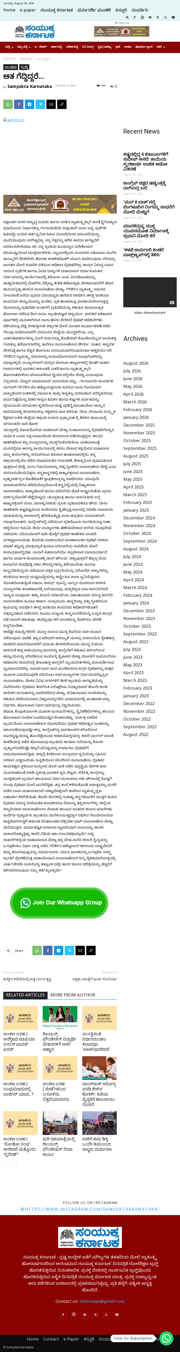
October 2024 (137, 534)
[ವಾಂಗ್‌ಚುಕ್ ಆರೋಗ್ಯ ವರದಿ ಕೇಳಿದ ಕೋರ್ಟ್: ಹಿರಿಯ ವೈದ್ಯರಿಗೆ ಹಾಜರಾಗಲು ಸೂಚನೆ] (99, 1068)
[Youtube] (173, 17)
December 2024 (139, 519)
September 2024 (140, 542)
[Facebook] (134, 17)
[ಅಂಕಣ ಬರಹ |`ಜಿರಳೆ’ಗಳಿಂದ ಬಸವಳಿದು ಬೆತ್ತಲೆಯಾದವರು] (60, 1068)
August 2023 (135, 643)
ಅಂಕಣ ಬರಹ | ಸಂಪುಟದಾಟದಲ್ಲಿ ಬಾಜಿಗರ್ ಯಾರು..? (18, 1089)
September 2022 (140, 728)
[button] (127, 17)
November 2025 (139, 434)
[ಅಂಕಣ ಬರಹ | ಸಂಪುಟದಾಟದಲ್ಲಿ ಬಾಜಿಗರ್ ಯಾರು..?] (20, 1068)
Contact (51, 1339)
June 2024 (132, 565)
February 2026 (137, 410)
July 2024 (132, 557)
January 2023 (136, 697)
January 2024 (136, 604)
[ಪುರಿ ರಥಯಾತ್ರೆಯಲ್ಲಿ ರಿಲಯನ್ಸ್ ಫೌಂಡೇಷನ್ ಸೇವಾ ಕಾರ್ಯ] (60, 1123)
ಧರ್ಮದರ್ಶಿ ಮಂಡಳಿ (94, 11)
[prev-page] (6, 1164)
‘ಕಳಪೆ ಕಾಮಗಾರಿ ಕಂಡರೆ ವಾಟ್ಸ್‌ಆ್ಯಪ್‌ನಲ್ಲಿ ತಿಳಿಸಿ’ (143, 253)
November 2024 (139, 527)
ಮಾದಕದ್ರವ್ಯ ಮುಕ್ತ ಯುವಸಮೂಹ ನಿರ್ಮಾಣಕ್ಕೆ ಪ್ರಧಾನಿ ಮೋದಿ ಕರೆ (146, 231)
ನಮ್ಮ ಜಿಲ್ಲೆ (22, 47)
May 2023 (132, 666)
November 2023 (139, 619)
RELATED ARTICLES (25, 996)
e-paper (28, 11)
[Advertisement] (150, 87)
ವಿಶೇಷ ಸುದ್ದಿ (72, 47)
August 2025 (135, 457)
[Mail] (150, 17)
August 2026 (135, 364)
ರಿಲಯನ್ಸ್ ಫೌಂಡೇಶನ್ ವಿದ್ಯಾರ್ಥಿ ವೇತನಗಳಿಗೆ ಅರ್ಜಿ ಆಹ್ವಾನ (59, 1041)
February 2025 (137, 503)
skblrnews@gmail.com (102, 1302)
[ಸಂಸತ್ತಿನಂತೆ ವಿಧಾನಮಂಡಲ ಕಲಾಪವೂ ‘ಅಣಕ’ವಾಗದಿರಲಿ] (99, 1018)
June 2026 (132, 380)
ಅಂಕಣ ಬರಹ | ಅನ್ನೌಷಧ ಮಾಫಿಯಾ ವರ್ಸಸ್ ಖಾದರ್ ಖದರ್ (19, 1041)
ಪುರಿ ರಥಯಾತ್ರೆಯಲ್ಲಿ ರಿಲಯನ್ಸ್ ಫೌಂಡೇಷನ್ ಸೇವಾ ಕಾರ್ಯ (59, 1146)
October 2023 (137, 627)
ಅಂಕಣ (127, 47)
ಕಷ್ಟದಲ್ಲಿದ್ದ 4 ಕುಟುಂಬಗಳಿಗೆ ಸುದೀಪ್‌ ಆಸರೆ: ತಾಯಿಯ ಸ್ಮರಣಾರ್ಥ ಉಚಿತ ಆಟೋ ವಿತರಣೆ (145, 162)
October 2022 (137, 720)
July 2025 (132, 465)
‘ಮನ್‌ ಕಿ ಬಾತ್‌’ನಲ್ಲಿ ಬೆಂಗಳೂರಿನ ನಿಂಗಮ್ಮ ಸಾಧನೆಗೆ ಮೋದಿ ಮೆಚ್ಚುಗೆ (149, 207)
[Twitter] (157, 17)
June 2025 (132, 472)
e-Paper (71, 1339)
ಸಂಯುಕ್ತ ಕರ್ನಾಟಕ (56, 11)
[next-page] (14, 1164)
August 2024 (135, 550)
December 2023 (139, 612)
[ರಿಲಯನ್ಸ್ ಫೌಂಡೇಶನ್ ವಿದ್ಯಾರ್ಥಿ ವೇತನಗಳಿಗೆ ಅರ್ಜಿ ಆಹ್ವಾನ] (60, 1018)
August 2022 (135, 735)
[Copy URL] (62, 104)
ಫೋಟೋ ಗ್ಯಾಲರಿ (144, 47)
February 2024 (137, 596)
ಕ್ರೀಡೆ (118, 47)
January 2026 (136, 418)
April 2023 (133, 673)
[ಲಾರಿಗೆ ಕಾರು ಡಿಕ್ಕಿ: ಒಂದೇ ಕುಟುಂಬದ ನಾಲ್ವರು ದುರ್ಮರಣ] (99, 1123)
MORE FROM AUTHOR (72, 996)
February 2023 (137, 689)
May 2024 (132, 573)
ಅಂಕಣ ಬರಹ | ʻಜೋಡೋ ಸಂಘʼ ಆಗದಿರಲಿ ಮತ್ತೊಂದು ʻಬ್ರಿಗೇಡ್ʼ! (19, 1146)
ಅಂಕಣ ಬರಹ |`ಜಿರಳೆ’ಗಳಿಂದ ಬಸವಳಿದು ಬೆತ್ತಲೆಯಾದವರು (56, 1091)
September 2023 (140, 635)
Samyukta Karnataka (30, 86)
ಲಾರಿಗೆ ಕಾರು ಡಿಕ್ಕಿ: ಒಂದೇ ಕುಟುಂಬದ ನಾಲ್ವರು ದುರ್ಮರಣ (97, 1144)
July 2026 (132, 372)
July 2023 (132, 650)
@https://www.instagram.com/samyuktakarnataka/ (90, 1209)
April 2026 (133, 395)
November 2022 (139, 712)
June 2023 (132, 658)
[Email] (51, 104)
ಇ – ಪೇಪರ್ (41, 47)
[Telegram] (29, 104)
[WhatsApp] (165, 17)
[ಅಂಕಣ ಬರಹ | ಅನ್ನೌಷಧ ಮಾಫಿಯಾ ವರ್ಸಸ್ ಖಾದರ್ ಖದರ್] (20, 1018)
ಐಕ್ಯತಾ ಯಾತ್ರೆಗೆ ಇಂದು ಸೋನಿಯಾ (94, 979)
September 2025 (140, 449)
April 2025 (133, 488)
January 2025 (136, 511)
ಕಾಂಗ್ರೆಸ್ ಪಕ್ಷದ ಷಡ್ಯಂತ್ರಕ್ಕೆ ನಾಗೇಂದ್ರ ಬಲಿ (144, 186)
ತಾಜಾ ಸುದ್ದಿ (56, 47)
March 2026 (135, 403)
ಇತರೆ (159, 47)
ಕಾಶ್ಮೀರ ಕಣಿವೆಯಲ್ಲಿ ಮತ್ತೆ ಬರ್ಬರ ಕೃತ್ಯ (27, 979)
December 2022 (139, 704)
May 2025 (132, 480)
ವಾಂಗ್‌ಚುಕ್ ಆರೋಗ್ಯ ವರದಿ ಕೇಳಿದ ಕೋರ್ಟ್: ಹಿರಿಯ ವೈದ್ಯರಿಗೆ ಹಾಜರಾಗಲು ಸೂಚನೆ (99, 1094)
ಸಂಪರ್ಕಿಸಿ (139, 11)
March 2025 (135, 496)
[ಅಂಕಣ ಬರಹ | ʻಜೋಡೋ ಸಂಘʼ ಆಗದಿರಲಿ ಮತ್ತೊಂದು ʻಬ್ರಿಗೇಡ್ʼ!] (20, 1123)
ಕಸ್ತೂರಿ (121, 11)
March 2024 (135, 588)
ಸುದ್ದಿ (7, 47)
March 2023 (135, 681)
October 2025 (137, 441)
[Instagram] (142, 17)
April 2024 (133, 581)
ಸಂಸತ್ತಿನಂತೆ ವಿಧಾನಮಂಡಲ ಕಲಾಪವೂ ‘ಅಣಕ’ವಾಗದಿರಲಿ (96, 1041)
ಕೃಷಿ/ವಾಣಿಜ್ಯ (104, 47)
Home (9, 11)
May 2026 (132, 387)
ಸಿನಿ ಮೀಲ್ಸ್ (88, 47)
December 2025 (139, 426)
